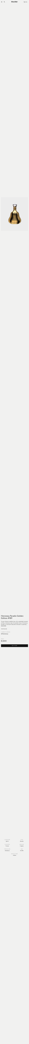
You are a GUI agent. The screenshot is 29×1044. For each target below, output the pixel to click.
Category (7, 839)
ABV (22, 849)
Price (2, 639)
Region (22, 844)
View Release (4, 628)
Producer (7, 849)
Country (7, 844)
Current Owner (5, 632)
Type (21, 839)
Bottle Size (14, 853)
